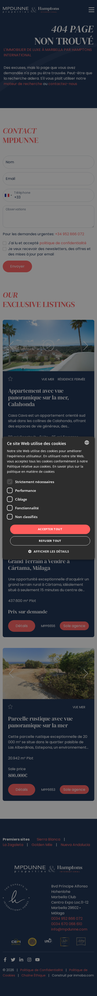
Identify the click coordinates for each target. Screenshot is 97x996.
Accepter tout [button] (50, 529)
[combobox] (86, 442)
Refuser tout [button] (50, 541)
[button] (48, 551)
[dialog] (48, 498)
